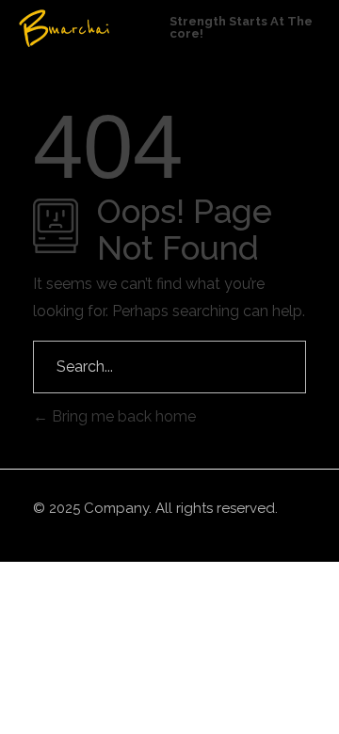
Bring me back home (122, 416)
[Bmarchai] (94, 28)
